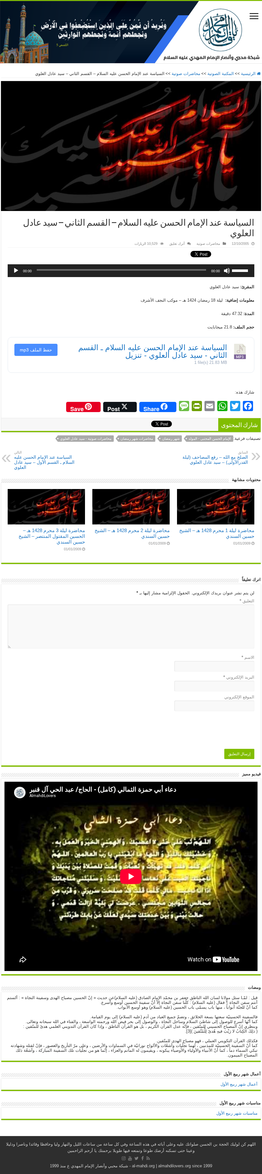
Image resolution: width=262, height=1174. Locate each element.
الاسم (248, 657)
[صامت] (227, 270)
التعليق (247, 600)
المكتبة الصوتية (220, 73)
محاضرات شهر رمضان (136, 438)
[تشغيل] (16, 270)
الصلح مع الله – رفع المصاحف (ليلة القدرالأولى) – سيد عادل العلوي (215, 457)
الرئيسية (249, 73)
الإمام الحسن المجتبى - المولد (210, 438)
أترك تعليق (177, 243)
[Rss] (148, 1158)
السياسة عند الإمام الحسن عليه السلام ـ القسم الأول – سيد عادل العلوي (44, 460)
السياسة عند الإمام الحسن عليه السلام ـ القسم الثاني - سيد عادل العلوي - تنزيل (152, 351)
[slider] (241, 268)
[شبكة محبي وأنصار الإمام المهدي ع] (131, 32)
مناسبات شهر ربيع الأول (237, 1113)
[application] (131, 270)
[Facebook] (142, 1158)
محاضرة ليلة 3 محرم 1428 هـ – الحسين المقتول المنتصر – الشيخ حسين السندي (52, 536)
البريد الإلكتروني (238, 677)
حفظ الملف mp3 (36, 349)
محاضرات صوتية (186, 73)
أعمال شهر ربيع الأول (239, 1084)
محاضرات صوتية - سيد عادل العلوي (86, 438)
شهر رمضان (171, 438)
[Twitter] (136, 1158)
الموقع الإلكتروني (239, 697)
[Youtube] (130, 1158)
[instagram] (123, 1158)
